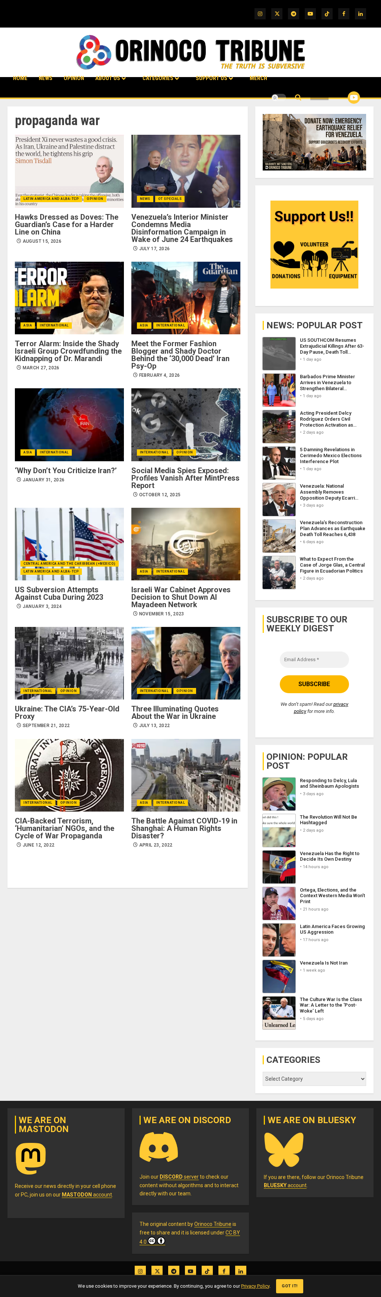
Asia (27, 325)
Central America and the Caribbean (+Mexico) (69, 563)
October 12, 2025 (160, 494)
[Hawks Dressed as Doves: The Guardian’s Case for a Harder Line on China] (69, 171)
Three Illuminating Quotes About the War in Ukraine (175, 712)
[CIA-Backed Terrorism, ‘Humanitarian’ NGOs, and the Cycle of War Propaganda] (69, 775)
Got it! (290, 1286)
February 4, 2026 (159, 375)
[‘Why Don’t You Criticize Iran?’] (69, 424)
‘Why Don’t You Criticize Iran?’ (66, 470)
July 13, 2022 (154, 725)
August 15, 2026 (42, 241)
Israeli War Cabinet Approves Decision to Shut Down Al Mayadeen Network (181, 597)
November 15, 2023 (161, 613)
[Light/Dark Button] (278, 97)
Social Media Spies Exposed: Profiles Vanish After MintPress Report (185, 478)
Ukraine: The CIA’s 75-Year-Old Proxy (67, 712)
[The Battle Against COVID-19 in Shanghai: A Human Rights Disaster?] (185, 775)
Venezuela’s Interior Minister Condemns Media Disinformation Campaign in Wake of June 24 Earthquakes (182, 228)
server (179, 1177)
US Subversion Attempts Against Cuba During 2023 (59, 593)
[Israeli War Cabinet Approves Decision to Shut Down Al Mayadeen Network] (185, 544)
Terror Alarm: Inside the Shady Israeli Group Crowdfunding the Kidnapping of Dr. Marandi (68, 351)
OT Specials (170, 199)
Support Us (211, 78)
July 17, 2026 (154, 248)
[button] (298, 97)
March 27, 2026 (41, 367)
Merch (258, 78)
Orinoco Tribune (212, 1224)
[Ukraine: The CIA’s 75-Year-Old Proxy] (69, 663)
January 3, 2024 (42, 606)
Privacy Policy (255, 1286)
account (87, 1195)
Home (20, 78)
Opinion (74, 78)
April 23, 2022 (156, 845)
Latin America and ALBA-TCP (51, 199)
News (45, 78)
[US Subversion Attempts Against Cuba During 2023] (69, 544)
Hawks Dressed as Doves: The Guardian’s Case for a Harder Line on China (66, 224)
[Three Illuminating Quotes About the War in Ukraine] (185, 663)
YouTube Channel (342, 97)
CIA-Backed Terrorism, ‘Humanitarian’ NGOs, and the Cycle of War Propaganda (64, 828)
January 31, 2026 (44, 479)
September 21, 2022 (46, 725)
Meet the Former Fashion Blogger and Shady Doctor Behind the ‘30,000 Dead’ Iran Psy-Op (180, 354)
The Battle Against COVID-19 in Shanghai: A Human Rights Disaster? (184, 828)
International (54, 325)
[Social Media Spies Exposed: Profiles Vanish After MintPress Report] (185, 424)
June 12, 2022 (39, 845)
